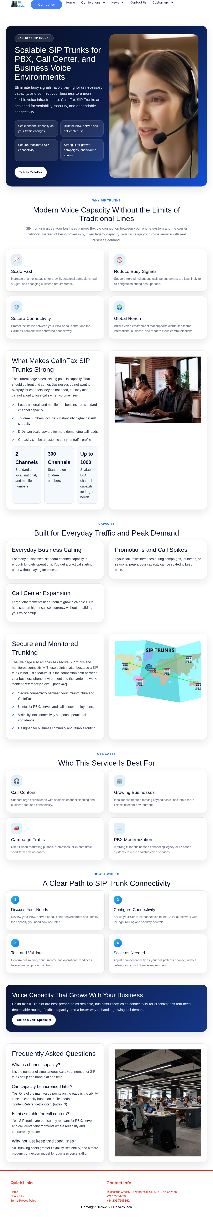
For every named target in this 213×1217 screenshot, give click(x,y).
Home (70, 2)
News (115, 2)
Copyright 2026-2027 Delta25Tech (106, 1207)
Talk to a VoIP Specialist (34, 1020)
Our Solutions (90, 2)
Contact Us (138, 2)
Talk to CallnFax (30, 172)
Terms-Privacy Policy (23, 1200)
